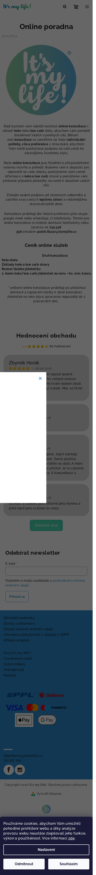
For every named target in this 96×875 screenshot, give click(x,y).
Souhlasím (69, 864)
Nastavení (46, 850)
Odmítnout (24, 864)
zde (71, 838)
